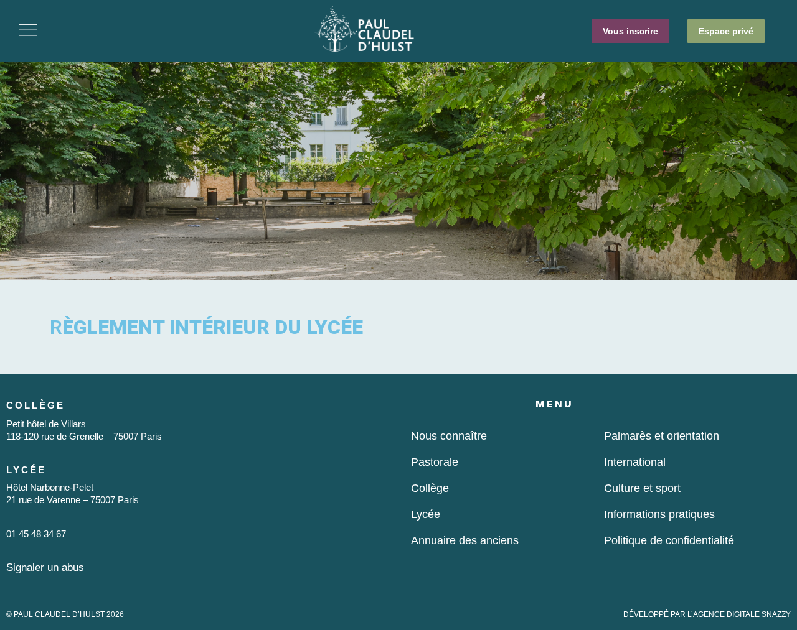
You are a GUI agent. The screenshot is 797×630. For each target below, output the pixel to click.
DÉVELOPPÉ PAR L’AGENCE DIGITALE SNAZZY (707, 614)
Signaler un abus (45, 567)
